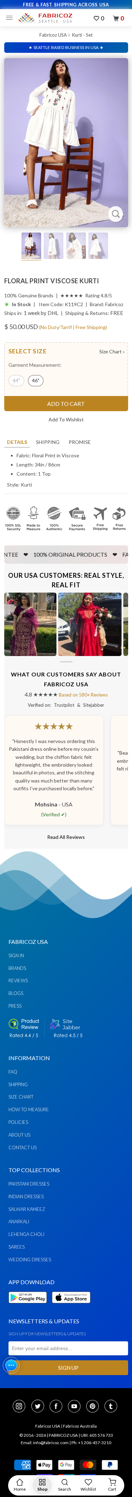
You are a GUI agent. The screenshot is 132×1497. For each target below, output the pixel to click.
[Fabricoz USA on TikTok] (112, 1407)
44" (16, 380)
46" (35, 380)
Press (14, 1006)
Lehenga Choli (26, 1234)
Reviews (18, 980)
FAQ (12, 1072)
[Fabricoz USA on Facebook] (58, 1407)
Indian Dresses (26, 1196)
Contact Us (22, 1147)
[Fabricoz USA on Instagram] (21, 1407)
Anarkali (18, 1221)
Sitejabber (93, 705)
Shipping (47, 442)
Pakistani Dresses (28, 1184)
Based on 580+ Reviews (83, 695)
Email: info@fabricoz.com (45, 1442)
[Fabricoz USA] (45, 18)
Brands (17, 968)
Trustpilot (64, 705)
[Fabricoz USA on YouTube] (76, 1407)
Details (17, 442)
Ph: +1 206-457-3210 (91, 1442)
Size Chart (112, 351)
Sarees (16, 1247)
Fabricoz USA (53, 35)
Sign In (16, 955)
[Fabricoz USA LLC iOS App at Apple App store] (71, 1307)
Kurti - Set (82, 35)
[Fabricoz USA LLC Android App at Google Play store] (29, 1307)
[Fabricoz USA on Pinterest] (95, 1407)
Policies (18, 1122)
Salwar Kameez (26, 1209)
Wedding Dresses (29, 1259)
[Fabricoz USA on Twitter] (40, 1407)
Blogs (15, 993)
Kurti (26, 485)
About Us (19, 1135)
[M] (11, 18)
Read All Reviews (66, 837)
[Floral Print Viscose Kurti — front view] (66, 142)
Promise (80, 442)
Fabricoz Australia (80, 1426)
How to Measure (28, 1109)
